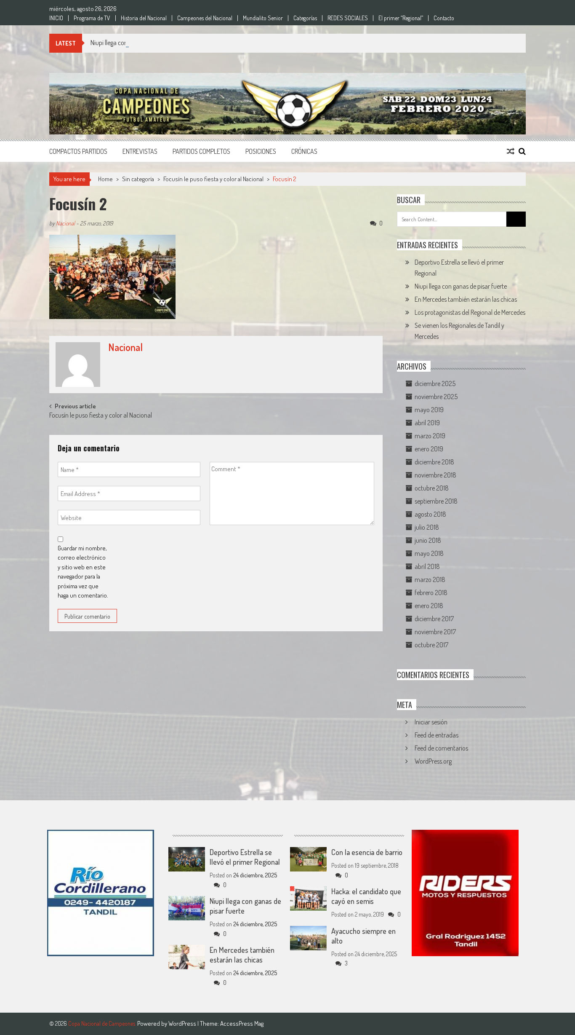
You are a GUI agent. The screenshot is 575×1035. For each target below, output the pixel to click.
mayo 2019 (429, 409)
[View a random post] (510, 151)
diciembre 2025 (435, 383)
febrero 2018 (431, 592)
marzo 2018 (430, 579)
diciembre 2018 (434, 462)
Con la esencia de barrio (366, 852)
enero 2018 (429, 605)
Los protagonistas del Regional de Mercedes (470, 312)
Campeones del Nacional (204, 18)
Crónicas (304, 151)
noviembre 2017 (435, 631)
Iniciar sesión (431, 722)
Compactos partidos (78, 151)
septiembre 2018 (436, 501)
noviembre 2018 (435, 475)
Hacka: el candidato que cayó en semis (366, 896)
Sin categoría (138, 179)
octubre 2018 (432, 488)
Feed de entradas (436, 735)
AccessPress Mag (242, 1023)
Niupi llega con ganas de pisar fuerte (137, 42)
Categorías (305, 18)
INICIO (56, 18)
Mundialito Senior (263, 18)
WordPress (182, 1023)
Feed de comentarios (441, 748)
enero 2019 (429, 449)
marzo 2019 (430, 436)
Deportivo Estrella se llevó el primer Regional (245, 856)
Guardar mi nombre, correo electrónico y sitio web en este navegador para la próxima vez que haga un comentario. (83, 572)
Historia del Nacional (144, 18)
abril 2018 (427, 566)
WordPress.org (433, 761)
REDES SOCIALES (347, 18)
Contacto (444, 18)
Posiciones (260, 151)
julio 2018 (427, 527)
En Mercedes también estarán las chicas (466, 299)
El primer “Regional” (400, 18)
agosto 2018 (430, 514)
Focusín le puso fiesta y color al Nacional (213, 179)
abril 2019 (427, 422)
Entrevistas (139, 151)
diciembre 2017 (434, 618)
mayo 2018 (429, 553)
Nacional (65, 223)
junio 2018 (428, 540)
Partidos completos (201, 151)
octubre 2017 (431, 645)
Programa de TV (92, 18)
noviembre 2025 (436, 396)
